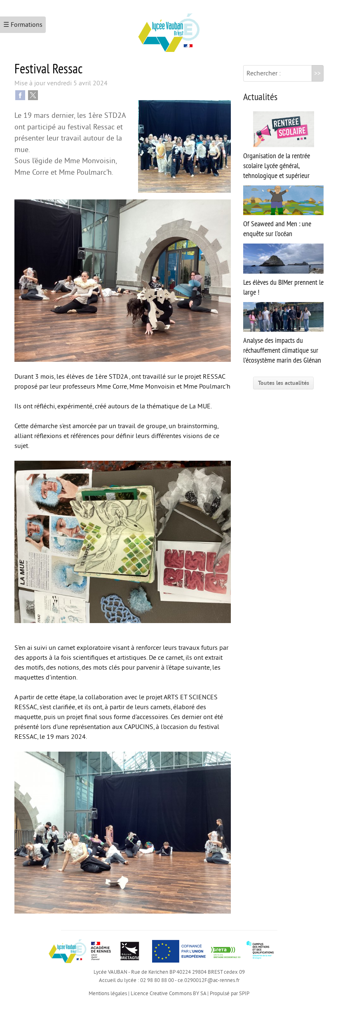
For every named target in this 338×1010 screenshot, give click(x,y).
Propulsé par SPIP (229, 993)
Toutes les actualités (283, 383)
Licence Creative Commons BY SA (168, 993)
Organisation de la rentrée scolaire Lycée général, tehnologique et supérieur (276, 165)
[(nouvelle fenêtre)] (225, 951)
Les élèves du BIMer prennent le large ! (283, 287)
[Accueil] (169, 29)
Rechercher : (263, 73)
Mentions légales (108, 993)
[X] (33, 94)
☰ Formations (22, 24)
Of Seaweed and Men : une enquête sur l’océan (277, 228)
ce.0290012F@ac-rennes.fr (208, 980)
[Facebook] (20, 94)
